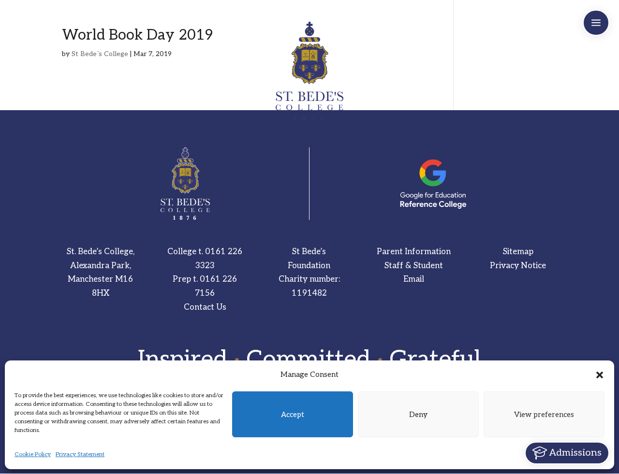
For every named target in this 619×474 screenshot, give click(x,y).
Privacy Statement (80, 454)
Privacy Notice (518, 266)
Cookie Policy (33, 454)
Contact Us (205, 307)
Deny (418, 414)
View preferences (544, 414)
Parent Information (414, 252)
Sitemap (518, 252)
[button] (599, 375)
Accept (292, 414)
